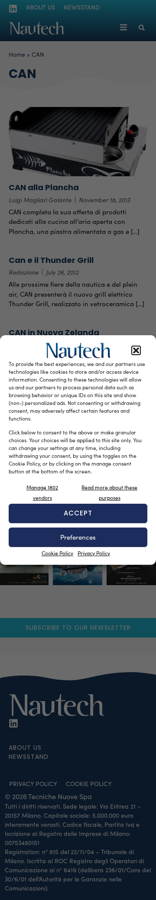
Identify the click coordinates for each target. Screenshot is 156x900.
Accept (78, 513)
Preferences (78, 537)
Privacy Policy (94, 553)
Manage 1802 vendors (42, 492)
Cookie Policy (57, 553)
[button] (136, 350)
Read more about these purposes (109, 492)
